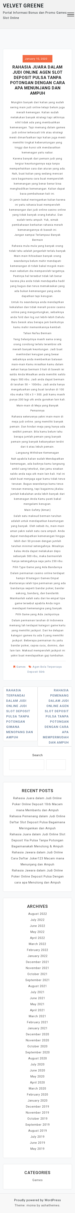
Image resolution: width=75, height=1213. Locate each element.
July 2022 (37, 920)
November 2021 (37, 968)
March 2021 (37, 1016)
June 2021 (37, 998)
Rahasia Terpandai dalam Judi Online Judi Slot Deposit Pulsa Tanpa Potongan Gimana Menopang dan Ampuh (19, 714)
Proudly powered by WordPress (37, 1200)
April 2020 (37, 1082)
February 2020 (37, 1094)
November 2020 (37, 1040)
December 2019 (37, 1106)
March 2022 (37, 944)
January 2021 (38, 1028)
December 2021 (37, 962)
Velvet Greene (23, 6)
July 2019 (37, 1137)
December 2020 (37, 1034)
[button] (70, 14)
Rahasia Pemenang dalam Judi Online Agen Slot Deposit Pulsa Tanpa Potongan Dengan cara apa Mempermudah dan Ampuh (56, 716)
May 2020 (37, 1076)
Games (21, 666)
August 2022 (37, 914)
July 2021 (37, 992)
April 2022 (37, 938)
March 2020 (37, 1088)
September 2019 (37, 1124)
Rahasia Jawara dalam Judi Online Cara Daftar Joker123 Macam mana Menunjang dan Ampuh (37, 858)
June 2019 (37, 1143)
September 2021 (37, 980)
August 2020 (37, 1058)
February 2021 (37, 1022)
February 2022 (37, 950)
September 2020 (37, 1052)
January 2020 (38, 1100)
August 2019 (37, 1130)
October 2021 (37, 974)
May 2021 (37, 1004)
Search (37, 755)
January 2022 (38, 956)
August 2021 (37, 986)
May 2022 (37, 932)
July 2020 (37, 1064)
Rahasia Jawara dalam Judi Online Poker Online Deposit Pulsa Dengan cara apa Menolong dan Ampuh (37, 876)
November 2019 (37, 1112)
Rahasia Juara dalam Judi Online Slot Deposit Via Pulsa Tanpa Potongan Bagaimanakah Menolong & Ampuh (37, 840)
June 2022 (37, 926)
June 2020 (37, 1070)
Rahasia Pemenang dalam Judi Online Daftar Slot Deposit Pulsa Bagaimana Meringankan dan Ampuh (37, 822)
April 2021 (37, 1010)
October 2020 (37, 1046)
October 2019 (37, 1118)
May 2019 (37, 1149)
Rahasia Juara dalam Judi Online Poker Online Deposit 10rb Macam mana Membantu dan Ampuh (37, 804)
